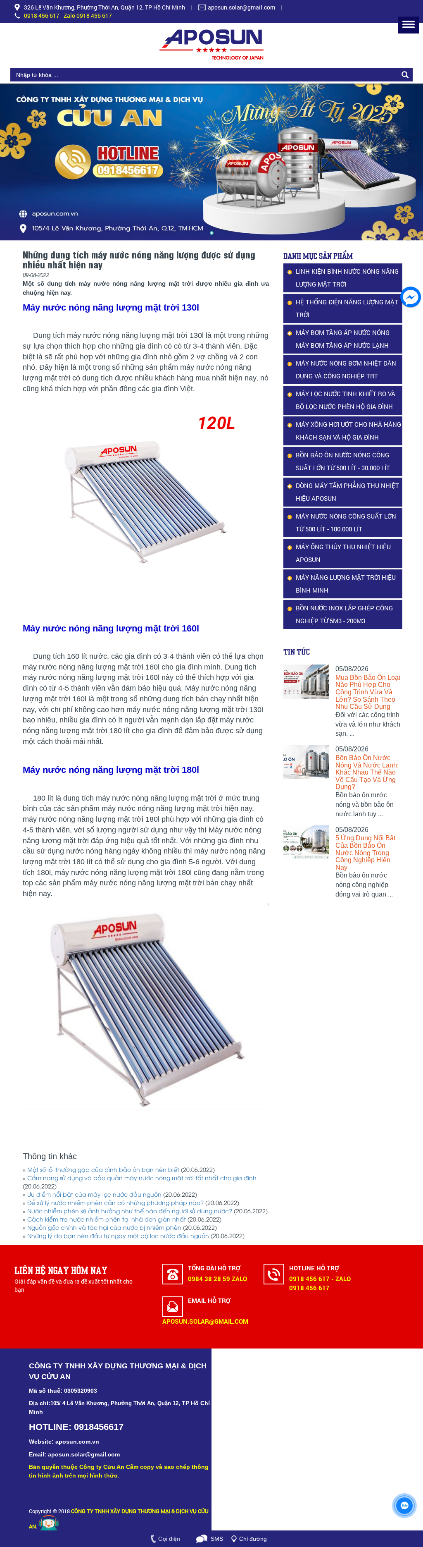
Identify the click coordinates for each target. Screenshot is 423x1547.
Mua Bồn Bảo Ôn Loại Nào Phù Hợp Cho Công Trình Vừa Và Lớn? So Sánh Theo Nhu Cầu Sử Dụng (367, 692)
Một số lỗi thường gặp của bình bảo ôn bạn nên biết (103, 1170)
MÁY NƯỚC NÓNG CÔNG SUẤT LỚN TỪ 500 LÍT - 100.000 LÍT (346, 522)
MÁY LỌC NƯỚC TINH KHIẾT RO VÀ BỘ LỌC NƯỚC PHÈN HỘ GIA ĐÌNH (345, 400)
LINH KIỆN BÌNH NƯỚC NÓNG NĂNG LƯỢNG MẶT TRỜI (347, 277)
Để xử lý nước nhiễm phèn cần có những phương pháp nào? (115, 1203)
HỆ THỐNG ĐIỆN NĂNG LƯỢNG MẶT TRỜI (347, 308)
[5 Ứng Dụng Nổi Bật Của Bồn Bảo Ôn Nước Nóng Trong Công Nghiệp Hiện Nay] (306, 842)
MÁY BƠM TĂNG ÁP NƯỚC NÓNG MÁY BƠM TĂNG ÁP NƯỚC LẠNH (343, 338)
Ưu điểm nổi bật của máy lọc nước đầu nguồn (94, 1195)
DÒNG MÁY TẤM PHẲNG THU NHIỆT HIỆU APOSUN (347, 491)
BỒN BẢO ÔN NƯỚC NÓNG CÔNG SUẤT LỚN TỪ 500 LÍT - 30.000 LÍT (343, 461)
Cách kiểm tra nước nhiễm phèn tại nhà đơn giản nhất (106, 1220)
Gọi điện (169, 1538)
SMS (217, 1538)
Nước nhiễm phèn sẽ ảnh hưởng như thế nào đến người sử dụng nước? (129, 1212)
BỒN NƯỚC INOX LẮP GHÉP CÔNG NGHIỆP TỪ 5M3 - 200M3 (344, 614)
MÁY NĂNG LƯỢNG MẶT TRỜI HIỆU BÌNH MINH (346, 583)
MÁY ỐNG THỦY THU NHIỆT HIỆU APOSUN (343, 553)
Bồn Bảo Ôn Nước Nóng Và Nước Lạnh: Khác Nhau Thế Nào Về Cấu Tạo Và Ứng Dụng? (367, 772)
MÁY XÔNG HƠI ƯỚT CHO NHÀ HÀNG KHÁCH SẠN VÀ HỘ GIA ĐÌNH (348, 430)
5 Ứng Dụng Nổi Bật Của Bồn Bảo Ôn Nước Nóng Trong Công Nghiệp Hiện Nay (365, 852)
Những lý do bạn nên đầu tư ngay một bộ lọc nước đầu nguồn (118, 1236)
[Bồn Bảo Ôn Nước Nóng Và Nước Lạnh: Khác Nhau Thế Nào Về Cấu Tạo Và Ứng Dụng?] (306, 762)
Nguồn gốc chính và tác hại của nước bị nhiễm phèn (104, 1228)
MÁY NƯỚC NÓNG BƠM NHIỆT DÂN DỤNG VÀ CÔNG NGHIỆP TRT (346, 369)
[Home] (211, 44)
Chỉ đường (253, 1538)
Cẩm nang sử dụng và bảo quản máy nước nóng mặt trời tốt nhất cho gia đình (142, 1178)
